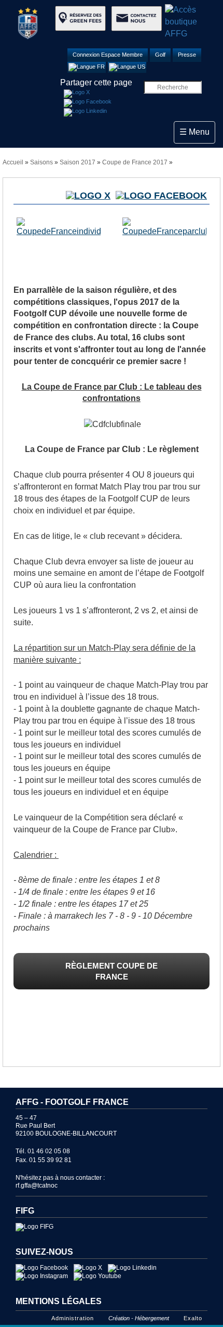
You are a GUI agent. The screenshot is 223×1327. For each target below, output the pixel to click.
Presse (187, 54)
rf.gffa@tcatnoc (37, 1185)
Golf (160, 54)
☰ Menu (197, 131)
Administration (72, 1318)
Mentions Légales (59, 1301)
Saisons (41, 162)
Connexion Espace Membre (108, 54)
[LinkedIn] (85, 112)
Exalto (193, 1318)
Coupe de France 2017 (135, 162)
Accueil (13, 162)
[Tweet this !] (77, 93)
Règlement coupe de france (111, 971)
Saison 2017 (77, 162)
